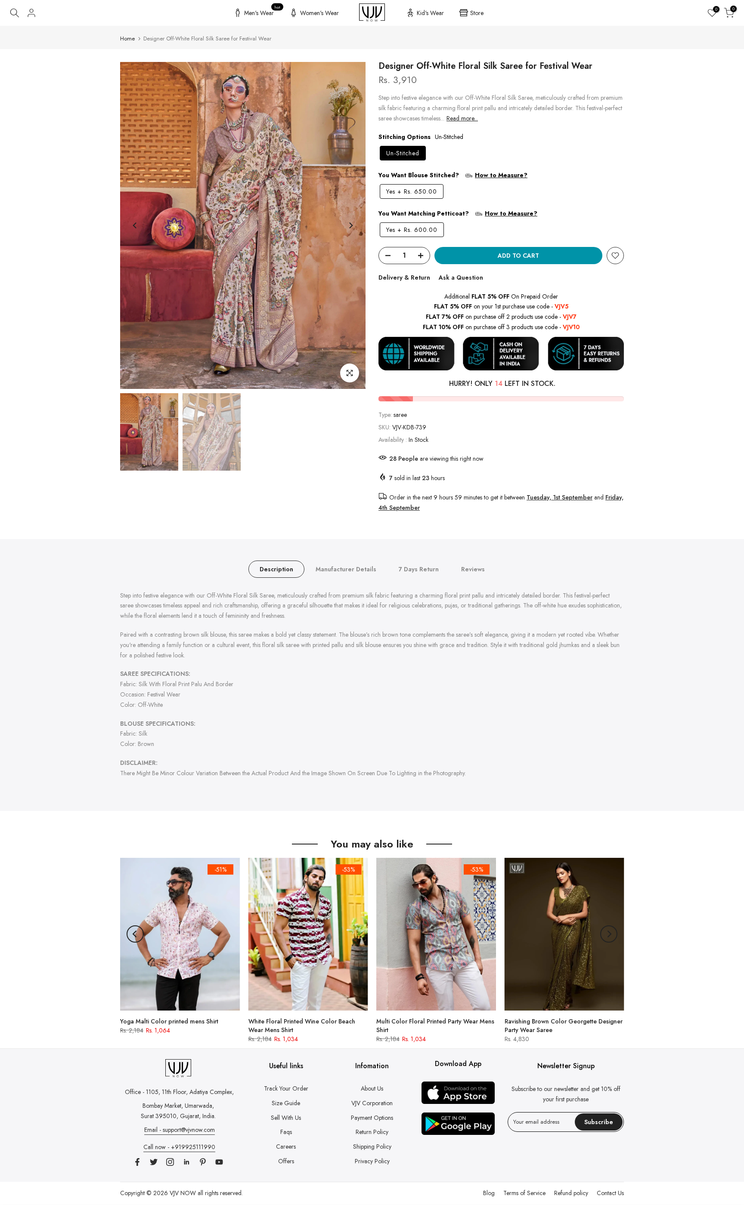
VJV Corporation (372, 1103)
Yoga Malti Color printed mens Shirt (169, 1021)
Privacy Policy (372, 1161)
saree (400, 414)
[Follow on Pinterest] (203, 1162)
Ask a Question (461, 277)
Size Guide (286, 1103)
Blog (489, 1193)
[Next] (350, 225)
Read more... (462, 118)
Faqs (286, 1132)
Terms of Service (524, 1193)
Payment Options (372, 1117)
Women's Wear (319, 13)
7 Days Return (419, 568)
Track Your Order (286, 1088)
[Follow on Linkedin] (186, 1162)
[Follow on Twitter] (154, 1162)
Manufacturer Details (346, 568)
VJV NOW (183, 1193)
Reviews (473, 568)
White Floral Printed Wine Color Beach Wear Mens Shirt (301, 1025)
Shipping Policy (372, 1146)
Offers (286, 1161)
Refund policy (571, 1193)
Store (477, 13)
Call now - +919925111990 (179, 1147)
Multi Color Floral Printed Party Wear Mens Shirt (435, 1025)
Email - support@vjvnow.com (179, 1129)
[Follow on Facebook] (137, 1162)
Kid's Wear (430, 13)
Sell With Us (286, 1117)
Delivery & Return (404, 277)
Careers (286, 1146)
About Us (372, 1088)
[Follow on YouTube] (219, 1162)
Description (276, 568)
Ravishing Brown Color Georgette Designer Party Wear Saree (564, 1025)
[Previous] (135, 225)
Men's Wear (262, 11)
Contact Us (610, 1193)
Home (127, 38)
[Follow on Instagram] (170, 1162)
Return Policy (372, 1132)
